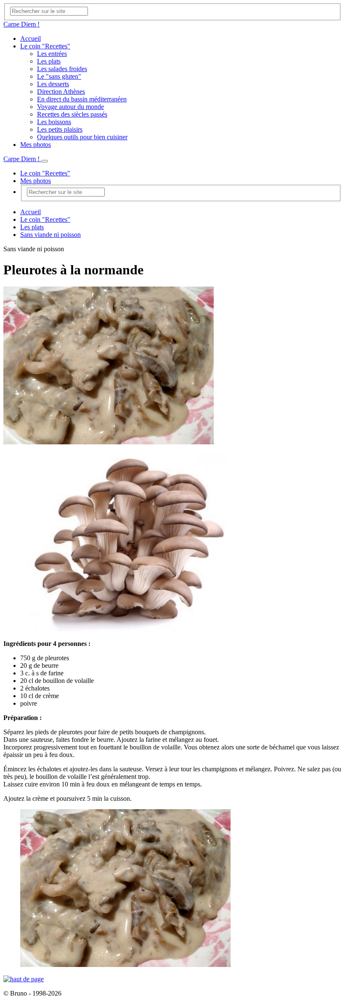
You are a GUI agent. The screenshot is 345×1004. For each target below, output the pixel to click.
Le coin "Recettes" (45, 46)
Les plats (49, 61)
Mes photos (35, 144)
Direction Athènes (61, 91)
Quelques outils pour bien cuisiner (82, 137)
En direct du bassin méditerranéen (82, 99)
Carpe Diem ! (21, 24)
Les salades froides (62, 68)
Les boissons (54, 121)
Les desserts (53, 84)
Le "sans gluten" (59, 76)
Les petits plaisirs (59, 129)
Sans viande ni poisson (50, 234)
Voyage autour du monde (70, 106)
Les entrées (52, 53)
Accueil (30, 38)
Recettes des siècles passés (72, 114)
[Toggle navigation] (44, 161)
